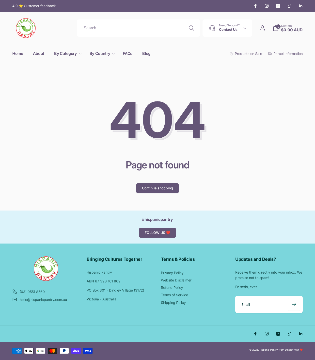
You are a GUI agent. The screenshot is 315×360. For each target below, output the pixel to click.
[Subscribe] (294, 304)
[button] (66, 53)
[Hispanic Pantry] (46, 279)
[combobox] (138, 28)
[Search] (191, 28)
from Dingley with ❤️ (291, 349)
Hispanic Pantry (269, 349)
